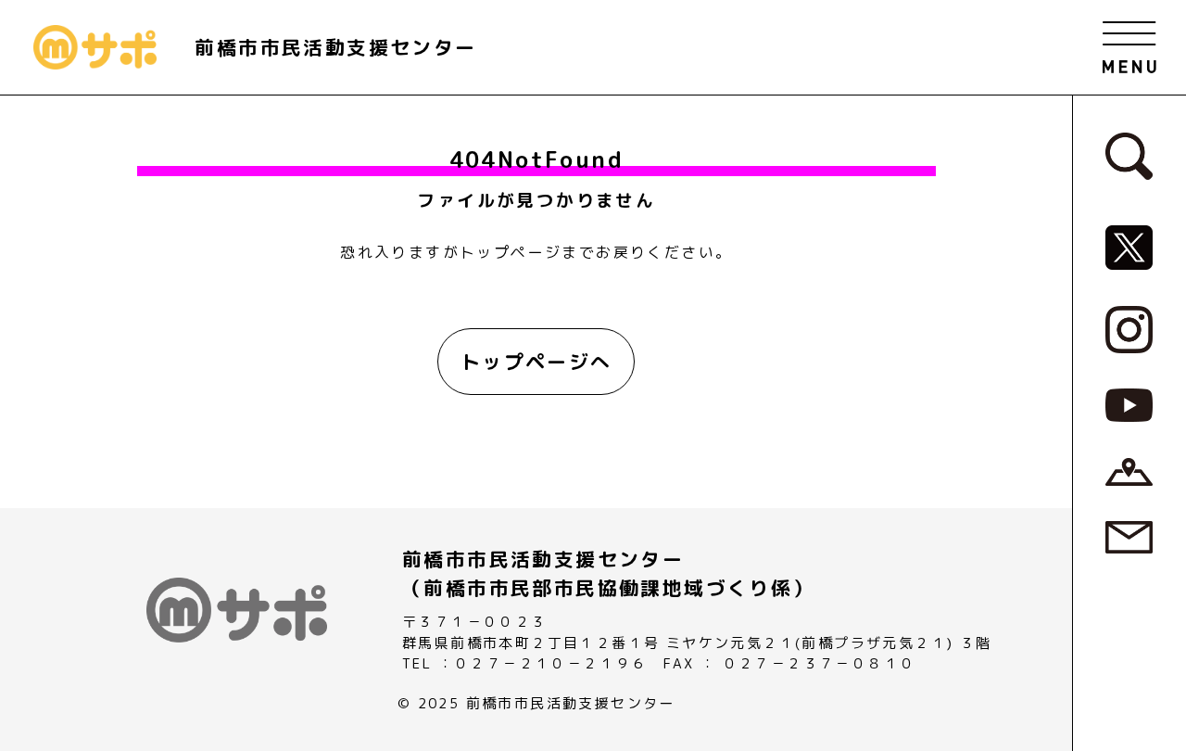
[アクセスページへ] (1129, 470)
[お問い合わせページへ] (1129, 536)
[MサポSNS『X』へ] (1129, 246)
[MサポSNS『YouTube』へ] (1129, 404)
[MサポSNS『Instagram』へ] (1129, 328)
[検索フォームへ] (1129, 155)
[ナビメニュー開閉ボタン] (1129, 47)
